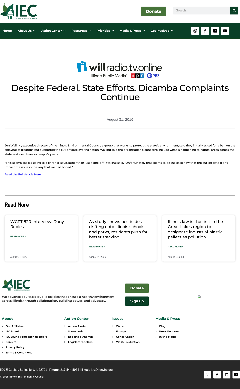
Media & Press (130, 31)
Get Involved (160, 31)
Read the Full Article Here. (23, 174)
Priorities (103, 31)
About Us (25, 31)
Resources (79, 31)
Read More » (18, 236)
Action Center (51, 31)
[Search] (234, 10)
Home (7, 31)
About (7, 319)
